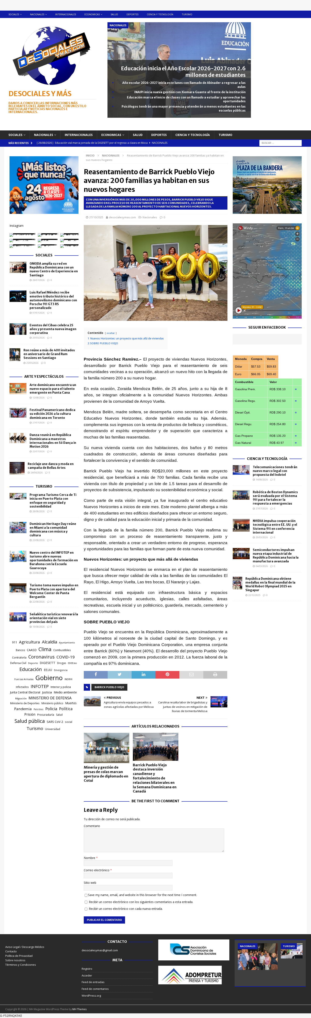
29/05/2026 (38, 337)
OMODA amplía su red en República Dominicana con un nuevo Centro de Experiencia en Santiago (54, 269)
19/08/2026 (38, 626)
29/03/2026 (262, 537)
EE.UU (48, 670)
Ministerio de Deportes (25, 703)
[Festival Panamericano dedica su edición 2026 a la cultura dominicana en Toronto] (18, 413)
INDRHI (68, 679)
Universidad (52, 729)
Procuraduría (45, 714)
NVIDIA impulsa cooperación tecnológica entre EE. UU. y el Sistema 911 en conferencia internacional (275, 526)
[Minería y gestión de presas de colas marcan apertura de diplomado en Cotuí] (106, 748)
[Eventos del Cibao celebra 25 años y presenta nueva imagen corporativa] (18, 329)
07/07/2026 (38, 312)
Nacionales (37, 14)
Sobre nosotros (15, 960)
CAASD (32, 650)
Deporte (33, 663)
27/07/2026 (38, 422)
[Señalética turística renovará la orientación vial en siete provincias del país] (18, 617)
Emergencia (60, 670)
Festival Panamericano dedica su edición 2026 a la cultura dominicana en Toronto (52, 413)
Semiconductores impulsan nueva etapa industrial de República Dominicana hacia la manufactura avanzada (276, 555)
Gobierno (49, 678)
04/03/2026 (262, 566)
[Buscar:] (280, 143)
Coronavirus (41, 657)
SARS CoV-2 (55, 722)
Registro (87, 969)
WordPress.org (91, 995)
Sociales (13, 14)
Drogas (61, 663)
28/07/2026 (38, 280)
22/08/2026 (38, 601)
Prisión (29, 714)
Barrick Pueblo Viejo (109, 687)
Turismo (187, 14)
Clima (45, 649)
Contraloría (19, 657)
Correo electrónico (97, 870)
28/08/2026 (38, 511)
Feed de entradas (93, 982)
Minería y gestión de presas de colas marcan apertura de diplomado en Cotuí (106, 774)
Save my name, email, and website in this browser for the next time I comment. (142, 895)
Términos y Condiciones (20, 965)
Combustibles (62, 650)
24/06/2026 (37, 472)
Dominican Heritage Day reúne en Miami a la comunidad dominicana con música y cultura (53, 529)
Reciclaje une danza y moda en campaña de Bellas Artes (51, 466)
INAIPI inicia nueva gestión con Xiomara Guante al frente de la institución (190, 92)
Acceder (87, 975)
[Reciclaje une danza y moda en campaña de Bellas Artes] (17, 468)
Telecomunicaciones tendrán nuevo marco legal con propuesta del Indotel (275, 471)
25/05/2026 (32, 362)
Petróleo (38, 709)
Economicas (92, 14)
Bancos (20, 650)
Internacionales (65, 14)
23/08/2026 (38, 540)
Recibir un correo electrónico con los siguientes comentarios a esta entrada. (141, 902)
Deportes (132, 14)
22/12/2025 (254, 595)
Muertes (71, 703)
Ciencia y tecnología (160, 14)
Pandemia (23, 708)
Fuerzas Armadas (23, 679)
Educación (30, 669)
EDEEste (72, 663)
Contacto (11, 951)
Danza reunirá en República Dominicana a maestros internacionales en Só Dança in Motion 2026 (53, 440)
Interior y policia (61, 687)
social (68, 722)
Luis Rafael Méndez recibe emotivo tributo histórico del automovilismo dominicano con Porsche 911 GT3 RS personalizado (53, 300)
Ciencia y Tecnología (267, 458)
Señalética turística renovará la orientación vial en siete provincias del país (54, 618)
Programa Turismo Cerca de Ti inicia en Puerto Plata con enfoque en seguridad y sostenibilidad (53, 500)
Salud (114, 14)
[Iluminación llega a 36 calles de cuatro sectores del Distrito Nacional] (258, 956)
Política (66, 708)
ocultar (111, 333)
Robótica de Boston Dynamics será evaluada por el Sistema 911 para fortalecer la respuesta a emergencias (275, 498)
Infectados (22, 687)
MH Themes (79, 1009)
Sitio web (90, 883)
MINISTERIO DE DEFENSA (50, 697)
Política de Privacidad (19, 956)
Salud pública (30, 721)
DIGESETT (47, 663)
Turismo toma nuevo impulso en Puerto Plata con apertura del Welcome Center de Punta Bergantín (54, 591)
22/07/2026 (38, 451)
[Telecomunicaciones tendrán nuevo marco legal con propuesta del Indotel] (241, 470)
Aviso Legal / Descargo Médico (24, 947)
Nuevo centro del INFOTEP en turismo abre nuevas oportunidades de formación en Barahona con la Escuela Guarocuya (54, 560)
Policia (51, 708)
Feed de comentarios (95, 989)
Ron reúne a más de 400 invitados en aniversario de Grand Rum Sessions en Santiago (49, 354)
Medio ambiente (65, 692)
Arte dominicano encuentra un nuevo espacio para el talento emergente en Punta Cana (53, 388)
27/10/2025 (96, 217)
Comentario (92, 826)
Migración (21, 698)
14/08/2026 (262, 479)
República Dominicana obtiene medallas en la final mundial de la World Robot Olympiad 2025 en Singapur (270, 584)
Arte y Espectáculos (44, 376)
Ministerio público (52, 703)
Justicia (47, 692)
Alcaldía (49, 642)
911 (14, 642)
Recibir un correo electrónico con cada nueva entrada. (126, 909)
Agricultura (29, 642)
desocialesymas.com (122, 217)
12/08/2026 (38, 397)
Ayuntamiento (67, 642)
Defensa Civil (18, 663)
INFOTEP (40, 686)
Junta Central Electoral (25, 692)
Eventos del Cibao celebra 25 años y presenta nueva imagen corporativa (53, 329)
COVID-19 (65, 657)
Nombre (90, 858)
